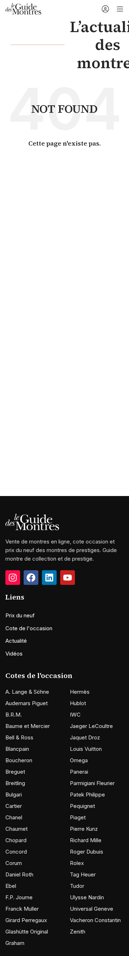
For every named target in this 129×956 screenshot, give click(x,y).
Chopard (16, 840)
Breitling (15, 783)
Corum (13, 863)
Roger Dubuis (86, 851)
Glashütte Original (26, 931)
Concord (16, 851)
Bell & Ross (19, 737)
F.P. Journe (19, 897)
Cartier (13, 806)
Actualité (16, 640)
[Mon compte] (105, 9)
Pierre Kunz (84, 828)
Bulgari (13, 794)
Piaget (78, 817)
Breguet (15, 771)
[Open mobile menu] (120, 9)
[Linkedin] (49, 577)
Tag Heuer (83, 874)
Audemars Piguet (26, 703)
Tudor (77, 885)
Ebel (10, 885)
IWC (75, 714)
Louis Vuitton (86, 748)
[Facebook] (31, 577)
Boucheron (18, 760)
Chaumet (16, 828)
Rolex (77, 863)
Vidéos (14, 653)
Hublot (78, 703)
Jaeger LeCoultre (91, 726)
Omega (79, 760)
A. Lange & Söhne (27, 691)
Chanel (13, 817)
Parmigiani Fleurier (92, 783)
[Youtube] (67, 577)
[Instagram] (12, 577)
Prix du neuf (20, 615)
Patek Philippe (87, 794)
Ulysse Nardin (87, 897)
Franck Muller (22, 908)
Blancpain (17, 748)
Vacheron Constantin (95, 920)
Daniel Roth (19, 874)
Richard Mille (85, 840)
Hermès (80, 691)
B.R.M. (13, 714)
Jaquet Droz (85, 737)
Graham (14, 943)
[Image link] (32, 521)
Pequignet (82, 806)
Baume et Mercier (27, 726)
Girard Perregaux (26, 920)
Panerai (79, 771)
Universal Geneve (91, 908)
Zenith (77, 931)
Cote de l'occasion (28, 628)
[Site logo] (23, 8)
